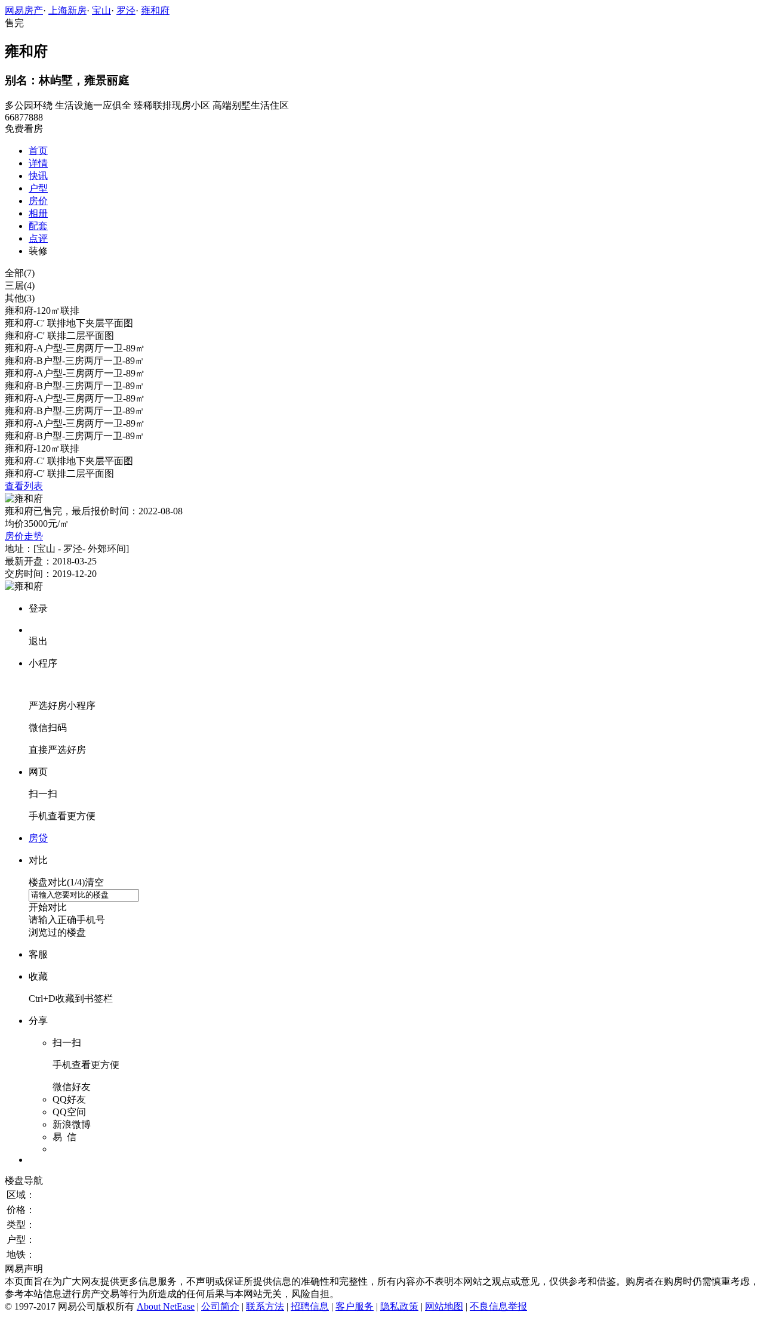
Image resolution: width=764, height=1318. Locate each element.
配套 (38, 226)
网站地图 (444, 1306)
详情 (38, 163)
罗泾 (125, 10)
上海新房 (67, 10)
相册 (38, 213)
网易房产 (24, 10)
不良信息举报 (498, 1306)
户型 (38, 188)
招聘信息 (310, 1306)
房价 (38, 201)
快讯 (38, 176)
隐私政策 (399, 1306)
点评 (38, 238)
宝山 (101, 10)
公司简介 (220, 1306)
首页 (38, 151)
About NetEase (166, 1306)
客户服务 (354, 1306)
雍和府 (155, 10)
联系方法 (265, 1306)
